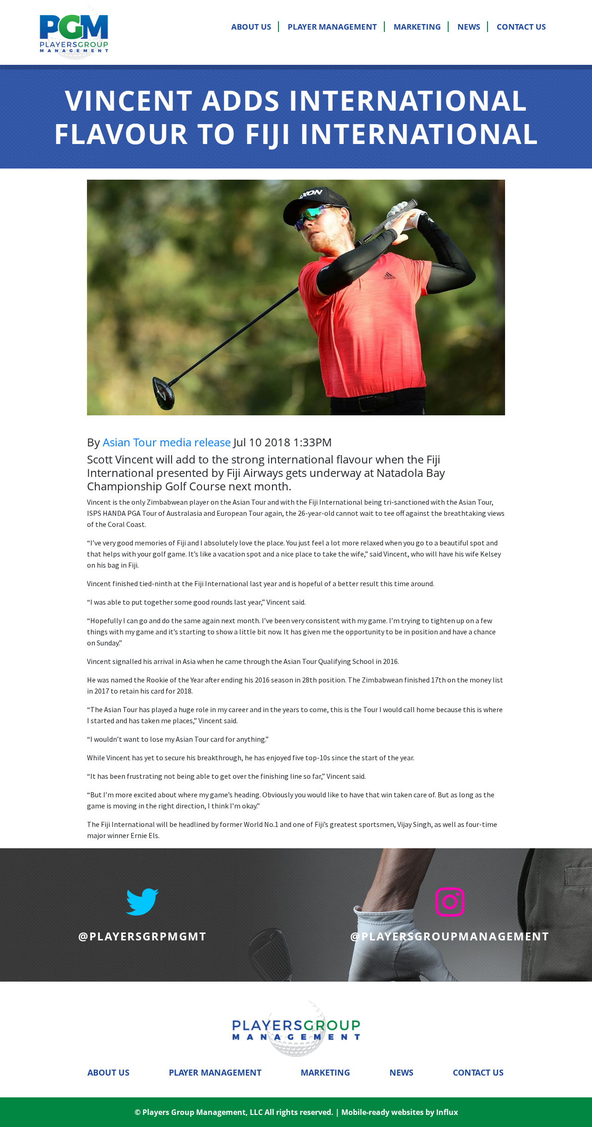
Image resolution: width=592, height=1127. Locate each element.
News (468, 26)
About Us (251, 26)
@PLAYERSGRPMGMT (142, 936)
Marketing (417, 26)
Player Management (332, 26)
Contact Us (521, 26)
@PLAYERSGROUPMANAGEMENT (449, 936)
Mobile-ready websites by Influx (399, 1112)
